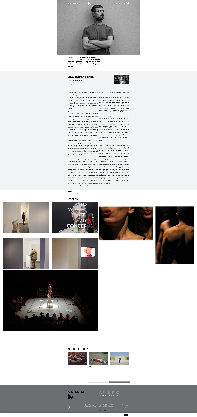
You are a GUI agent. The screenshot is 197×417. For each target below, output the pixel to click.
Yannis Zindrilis (113, 366)
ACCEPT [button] (125, 415)
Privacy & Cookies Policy (118, 415)
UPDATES (122, 3)
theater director (72, 344)
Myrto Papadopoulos (93, 366)
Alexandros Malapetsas (72, 366)
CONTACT (125, 3)
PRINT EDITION (119, 3)
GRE (127, 3)
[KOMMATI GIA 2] (50, 300)
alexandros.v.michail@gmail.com (75, 193)
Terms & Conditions (102, 410)
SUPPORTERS (113, 395)
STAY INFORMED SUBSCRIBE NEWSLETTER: (75, 382)
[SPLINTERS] (146, 235)
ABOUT (116, 3)
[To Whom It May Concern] (50, 235)
